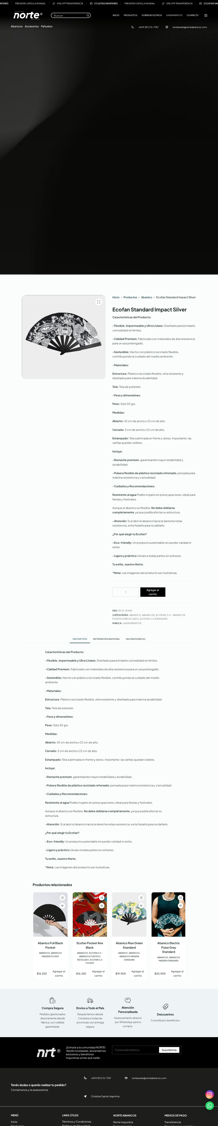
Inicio (116, 15)
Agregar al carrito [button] (58, 973)
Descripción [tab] (80, 639)
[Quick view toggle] (62, 905)
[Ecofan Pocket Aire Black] (89, 914)
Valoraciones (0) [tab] (135, 639)
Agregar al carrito (152, 592)
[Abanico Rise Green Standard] (129, 914)
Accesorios (32, 26)
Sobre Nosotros (152, 15)
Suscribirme (169, 1049)
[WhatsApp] (209, 1105)
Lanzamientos (174, 15)
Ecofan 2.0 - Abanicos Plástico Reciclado (89, 956)
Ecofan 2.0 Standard (153, 618)
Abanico (135, 615)
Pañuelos (46, 26)
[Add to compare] (62, 897)
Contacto (193, 15)
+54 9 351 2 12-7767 (148, 27)
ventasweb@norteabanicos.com (190, 27)
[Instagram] (209, 1094)
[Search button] (87, 15)
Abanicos (17, 26)
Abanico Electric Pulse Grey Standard (168, 947)
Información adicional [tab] (106, 639)
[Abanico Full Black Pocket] (50, 914)
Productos (130, 15)
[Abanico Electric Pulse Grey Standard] (168, 914)
